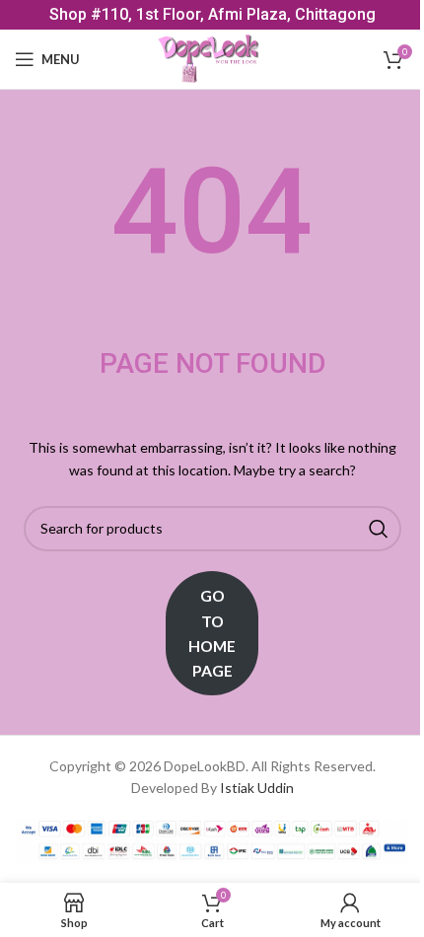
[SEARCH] (378, 528)
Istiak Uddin (257, 787)
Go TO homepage (212, 633)
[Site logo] (212, 57)
